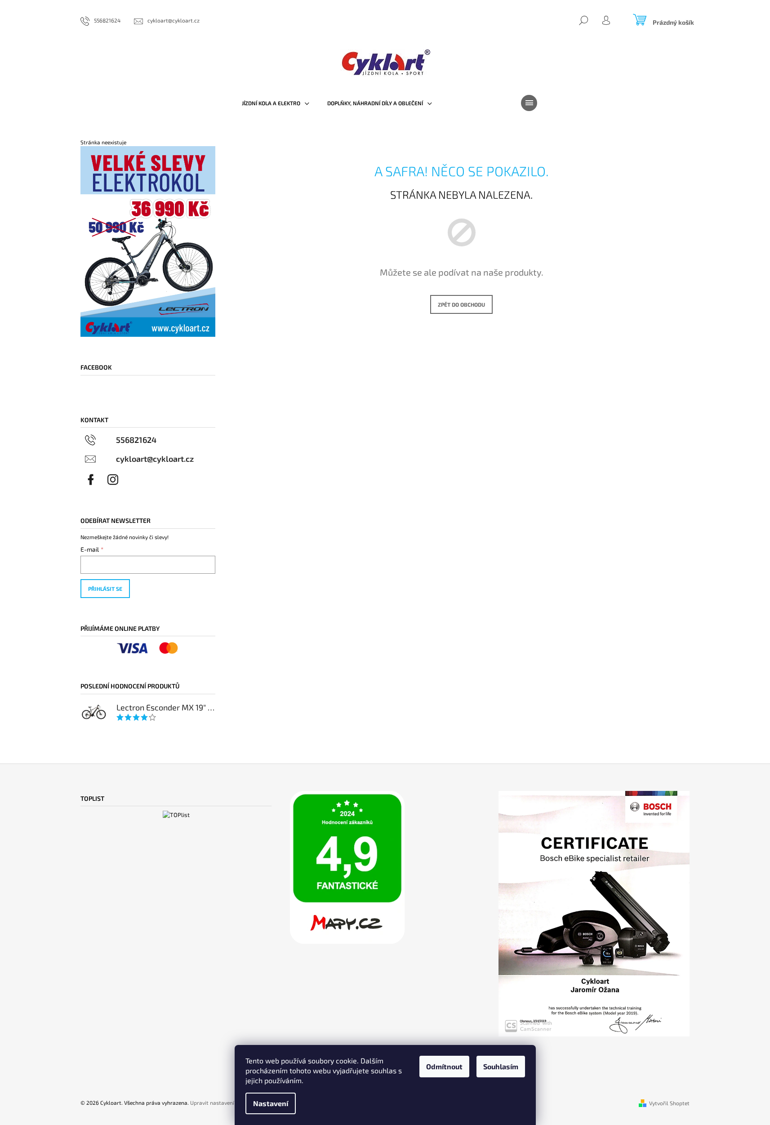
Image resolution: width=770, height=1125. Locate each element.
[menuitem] (275, 103)
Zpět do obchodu (461, 304)
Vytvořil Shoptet (669, 1103)
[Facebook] (90, 479)
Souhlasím (500, 1066)
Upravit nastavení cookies (222, 1102)
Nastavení (270, 1103)
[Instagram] (112, 479)
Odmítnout (444, 1066)
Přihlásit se (105, 588)
